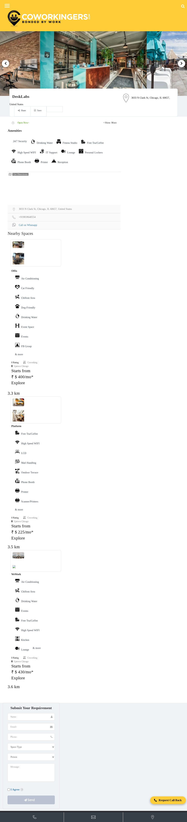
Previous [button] (5, 63)
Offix (14, 271)
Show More (111, 122)
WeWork (16, 574)
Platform (16, 426)
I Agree (15, 789)
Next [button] (181, 63)
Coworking (32, 362)
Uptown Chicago (21, 366)
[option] (93, 63)
